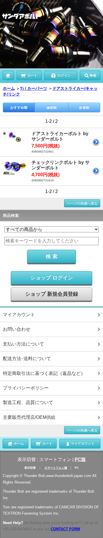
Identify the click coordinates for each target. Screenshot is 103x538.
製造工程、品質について (28, 402)
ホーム (9, 88)
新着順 (84, 107)
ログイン (63, 75)
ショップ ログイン (51, 278)
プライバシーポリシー (26, 387)
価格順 (51, 107)
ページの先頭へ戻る (82, 203)
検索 (93, 75)
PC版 (80, 459)
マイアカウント (19, 314)
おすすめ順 (18, 107)
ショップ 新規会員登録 (51, 294)
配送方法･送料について (27, 358)
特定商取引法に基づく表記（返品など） (44, 373)
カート (31, 75)
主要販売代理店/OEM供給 (29, 417)
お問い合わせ (16, 329)
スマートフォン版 (55, 467)
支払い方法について (23, 344)
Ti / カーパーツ (33, 88)
